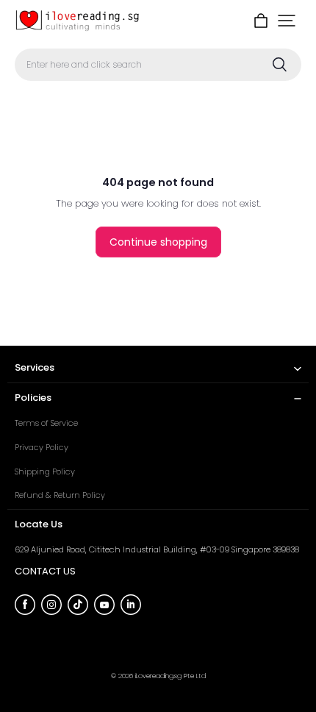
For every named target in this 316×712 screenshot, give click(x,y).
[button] (286, 20)
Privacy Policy (41, 447)
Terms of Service (46, 423)
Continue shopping (158, 242)
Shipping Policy (45, 471)
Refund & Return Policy (60, 495)
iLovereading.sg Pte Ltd (170, 675)
